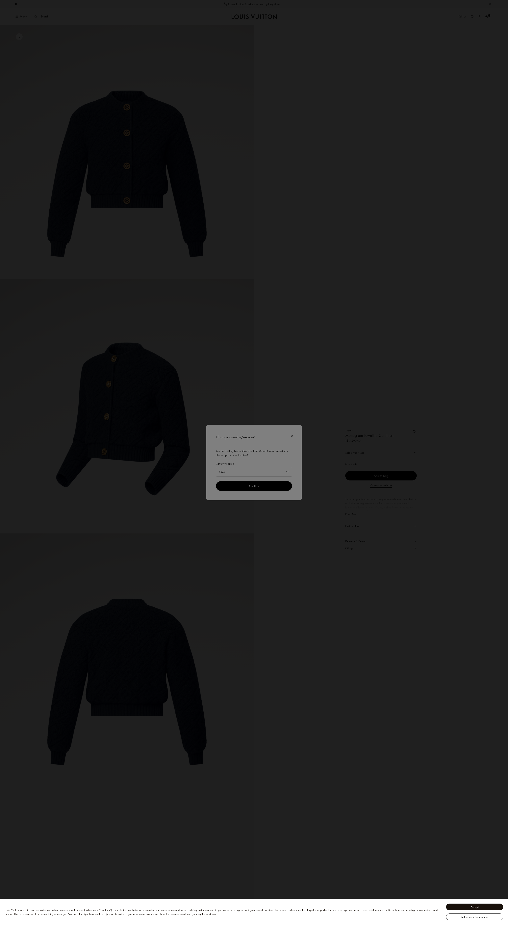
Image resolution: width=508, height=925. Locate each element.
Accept (475, 907)
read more (211, 914)
